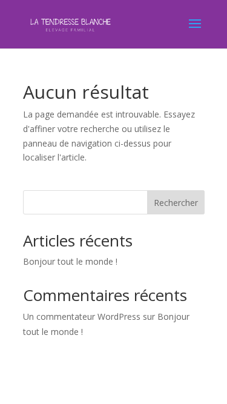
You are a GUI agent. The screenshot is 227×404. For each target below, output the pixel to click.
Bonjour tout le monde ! (70, 261)
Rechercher (176, 202)
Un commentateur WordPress (81, 316)
